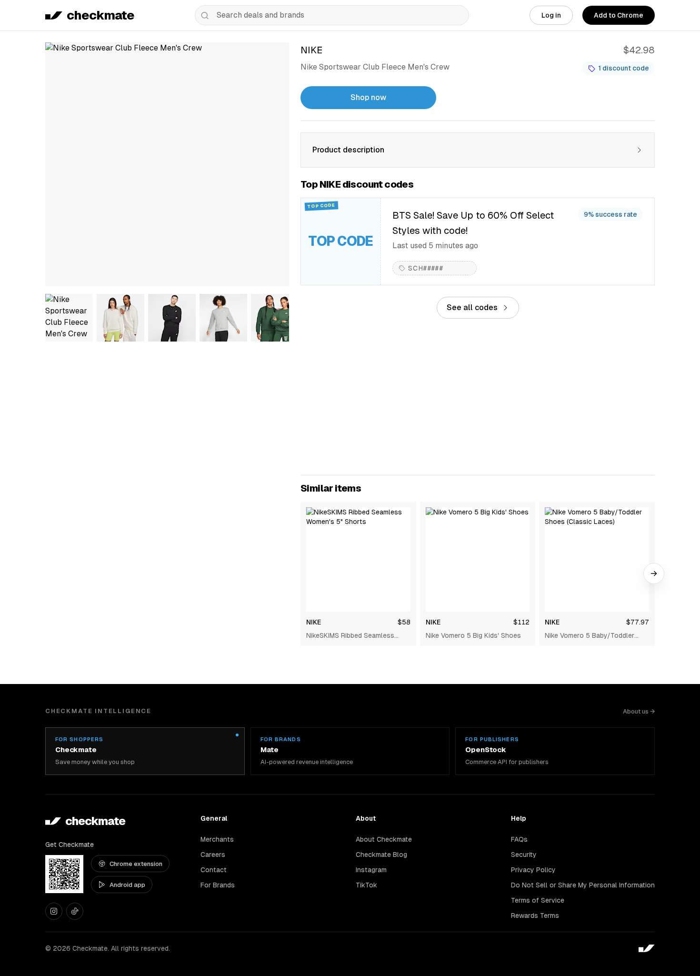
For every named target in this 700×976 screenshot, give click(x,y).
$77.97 (637, 622)
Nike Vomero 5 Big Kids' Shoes (473, 635)
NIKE (313, 622)
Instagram (371, 870)
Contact (213, 870)
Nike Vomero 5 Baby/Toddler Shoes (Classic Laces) (589, 636)
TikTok (366, 885)
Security (524, 854)
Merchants (217, 839)
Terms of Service (537, 900)
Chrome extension (136, 863)
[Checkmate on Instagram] (53, 911)
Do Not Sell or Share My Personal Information (583, 885)
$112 (521, 622)
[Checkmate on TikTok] (74, 911)
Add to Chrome (618, 15)
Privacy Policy (533, 870)
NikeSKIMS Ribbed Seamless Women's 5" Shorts (350, 636)
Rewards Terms (535, 915)
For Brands (217, 885)
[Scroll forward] (653, 573)
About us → (639, 711)
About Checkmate (384, 839)
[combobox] (332, 15)
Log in (551, 15)
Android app (127, 884)
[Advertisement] (477, 396)
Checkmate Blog (381, 854)
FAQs (519, 839)
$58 (404, 622)
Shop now (368, 97)
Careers (212, 854)
